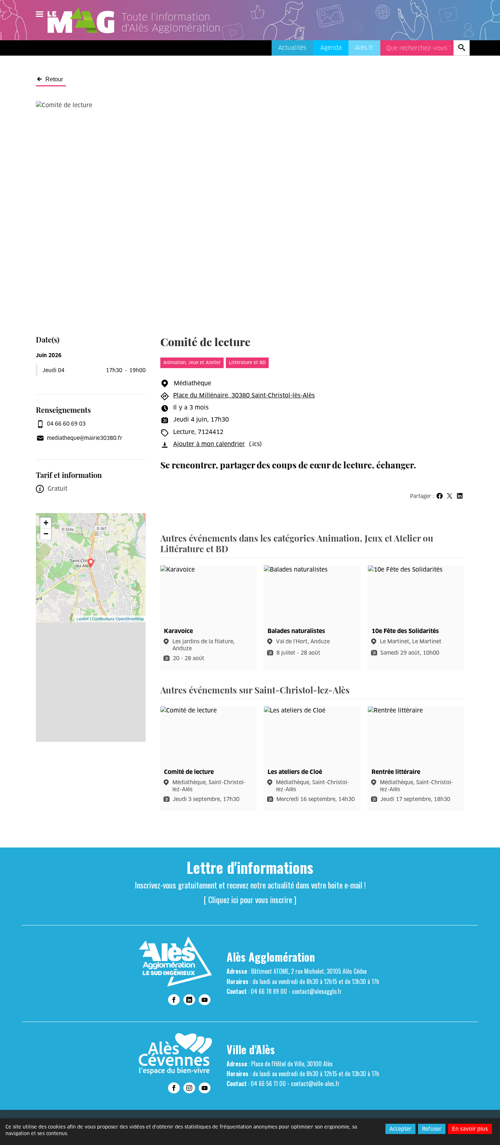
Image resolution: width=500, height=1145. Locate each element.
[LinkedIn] (189, 999)
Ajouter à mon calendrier (209, 444)
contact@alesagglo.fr (317, 991)
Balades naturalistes (296, 631)
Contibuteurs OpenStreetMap (118, 618)
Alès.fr (364, 48)
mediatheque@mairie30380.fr (84, 438)
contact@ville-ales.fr (315, 1083)
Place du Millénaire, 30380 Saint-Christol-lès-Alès (244, 395)
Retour (54, 79)
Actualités (292, 48)
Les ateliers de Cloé (295, 771)
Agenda (331, 48)
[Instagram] (189, 1087)
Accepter (400, 1129)
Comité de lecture (189, 771)
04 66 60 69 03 (66, 423)
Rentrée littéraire (396, 771)
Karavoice (178, 631)
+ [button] (46, 522)
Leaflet (83, 618)
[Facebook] (174, 999)
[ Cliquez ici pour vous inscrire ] (250, 899)
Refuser (431, 1129)
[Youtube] (204, 999)
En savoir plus (470, 1129)
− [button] (46, 533)
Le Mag (84, 20)
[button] (439, 495)
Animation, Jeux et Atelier (192, 362)
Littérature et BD (247, 362)
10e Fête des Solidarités (405, 631)
